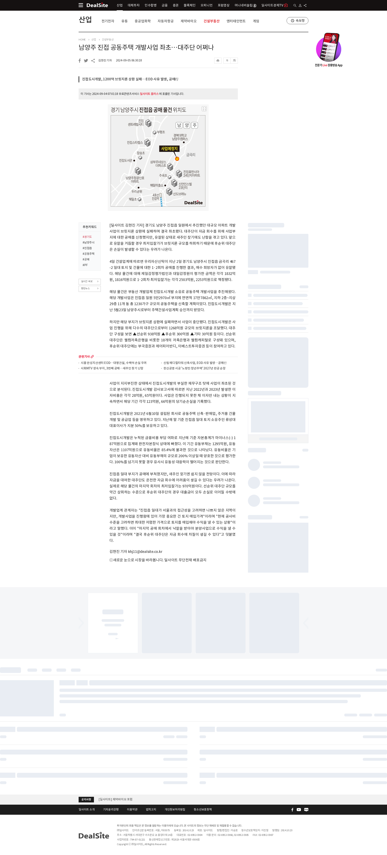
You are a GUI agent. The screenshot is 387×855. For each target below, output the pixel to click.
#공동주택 (89, 253)
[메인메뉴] (81, 5)
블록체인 (190, 5)
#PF (85, 265)
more (92, 356)
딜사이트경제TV (272, 5)
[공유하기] (305, 5)
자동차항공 (166, 21)
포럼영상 (224, 5)
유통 (124, 21)
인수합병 (151, 5)
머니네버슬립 (244, 5)
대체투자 (134, 5)
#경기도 (87, 236)
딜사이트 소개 (87, 809)
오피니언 (206, 5)
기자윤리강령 (111, 809)
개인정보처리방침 (175, 809)
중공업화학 (143, 21)
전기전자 (108, 21)
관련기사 (84, 356)
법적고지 (151, 809)
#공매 (86, 259)
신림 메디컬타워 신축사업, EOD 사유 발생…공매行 (195, 363)
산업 (120, 5)
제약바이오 (189, 21)
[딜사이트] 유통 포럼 (111, 799)
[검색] (294, 5)
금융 (165, 5)
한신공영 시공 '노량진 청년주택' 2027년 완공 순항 (194, 368)
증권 (176, 5)
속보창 (300, 21)
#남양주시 (89, 242)
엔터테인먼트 (236, 21)
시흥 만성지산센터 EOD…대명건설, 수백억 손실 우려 (114, 363)
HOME (82, 39)
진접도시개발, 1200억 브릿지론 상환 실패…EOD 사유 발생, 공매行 (130, 79)
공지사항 (86, 799)
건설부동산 (212, 21)
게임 (256, 21)
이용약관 (132, 809)
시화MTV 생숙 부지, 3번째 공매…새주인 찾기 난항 (112, 368)
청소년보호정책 (203, 809)
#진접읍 (87, 248)
